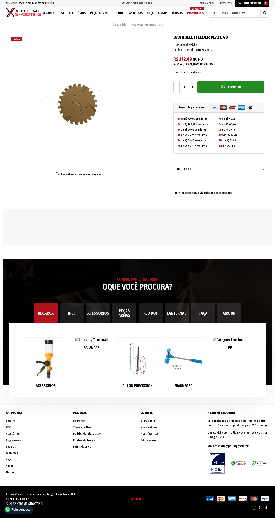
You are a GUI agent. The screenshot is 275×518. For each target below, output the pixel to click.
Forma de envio (82, 446)
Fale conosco (148, 440)
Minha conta (148, 421)
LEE (229, 347)
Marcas (177, 13)
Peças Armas (99, 13)
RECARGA (46, 313)
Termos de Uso (82, 427)
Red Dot (118, 13)
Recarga (48, 13)
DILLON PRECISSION (137, 385)
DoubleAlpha (189, 44)
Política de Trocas (84, 440)
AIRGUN (229, 313)
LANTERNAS (177, 313)
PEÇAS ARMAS (124, 313)
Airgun (163, 13)
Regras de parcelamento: (194, 107)
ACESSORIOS (46, 385)
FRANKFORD (183, 385)
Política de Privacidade (87, 433)
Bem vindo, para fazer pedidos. (30, 3)
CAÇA (203, 313)
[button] (246, 364)
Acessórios (77, 13)
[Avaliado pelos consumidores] (217, 463)
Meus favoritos (150, 433)
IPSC (62, 13)
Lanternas (135, 13)
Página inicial (119, 24)
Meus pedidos (149, 427)
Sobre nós (79, 421)
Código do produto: (185, 50)
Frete (176, 72)
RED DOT (150, 313)
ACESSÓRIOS (98, 313)
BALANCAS (91, 347)
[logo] (23, 13)
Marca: (177, 44)
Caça (150, 13)
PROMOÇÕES (195, 11)
